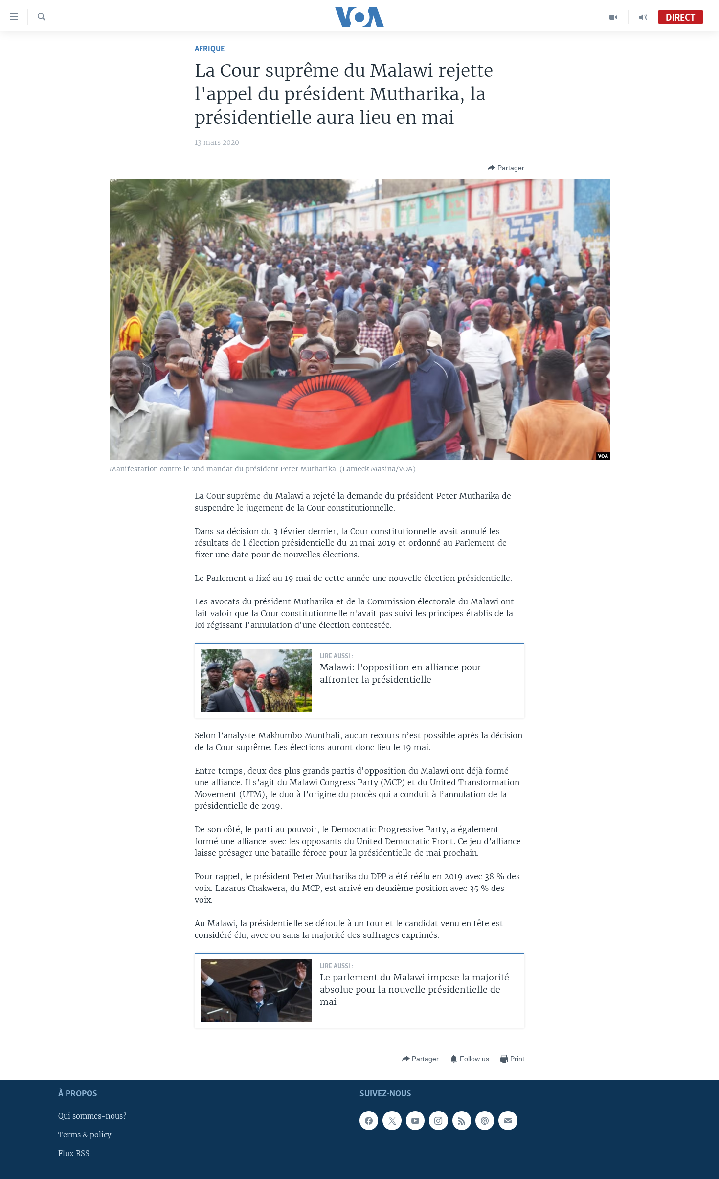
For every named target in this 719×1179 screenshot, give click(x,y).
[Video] (614, 17)
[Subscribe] (507, 1121)
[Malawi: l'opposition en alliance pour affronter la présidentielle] (256, 680)
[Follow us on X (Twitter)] (391, 1121)
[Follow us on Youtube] (415, 1121)
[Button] (506, 168)
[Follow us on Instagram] (438, 1121)
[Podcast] (484, 1121)
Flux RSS (74, 1154)
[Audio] (643, 17)
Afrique (210, 49)
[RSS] (461, 1121)
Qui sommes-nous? (92, 1116)
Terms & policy (84, 1135)
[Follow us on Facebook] (369, 1121)
